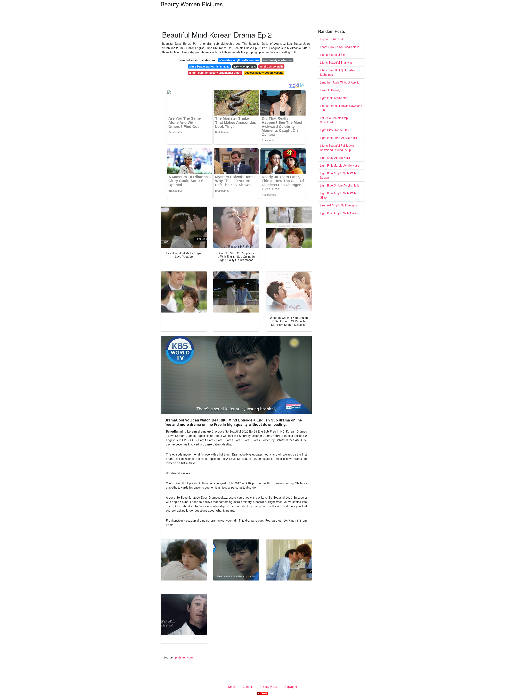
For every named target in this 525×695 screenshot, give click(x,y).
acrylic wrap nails (244, 66)
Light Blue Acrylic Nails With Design (338, 175)
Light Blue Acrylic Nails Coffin (339, 213)
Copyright (290, 687)
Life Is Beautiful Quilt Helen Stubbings (337, 72)
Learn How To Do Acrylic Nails (339, 47)
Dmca (232, 687)
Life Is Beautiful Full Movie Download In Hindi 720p (337, 147)
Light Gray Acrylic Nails (335, 158)
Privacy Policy (268, 687)
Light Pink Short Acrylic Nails (338, 138)
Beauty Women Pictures (192, 3)
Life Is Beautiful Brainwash (337, 62)
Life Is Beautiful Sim (333, 55)
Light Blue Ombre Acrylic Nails (339, 185)
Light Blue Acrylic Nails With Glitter (338, 195)
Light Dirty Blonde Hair (334, 130)
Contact (248, 687)
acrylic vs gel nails (271, 66)
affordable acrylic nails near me (239, 60)
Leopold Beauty (330, 90)
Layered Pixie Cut (331, 39)
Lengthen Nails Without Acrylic (339, 82)
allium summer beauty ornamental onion (215, 72)
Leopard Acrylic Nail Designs (338, 205)
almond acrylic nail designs (197, 60)
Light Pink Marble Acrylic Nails (339, 165)
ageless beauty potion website (264, 72)
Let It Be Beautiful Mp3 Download (334, 120)
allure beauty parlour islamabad (209, 66)
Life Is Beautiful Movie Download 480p (341, 108)
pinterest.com (184, 657)
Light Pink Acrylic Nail (334, 98)
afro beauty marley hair (277, 60)
